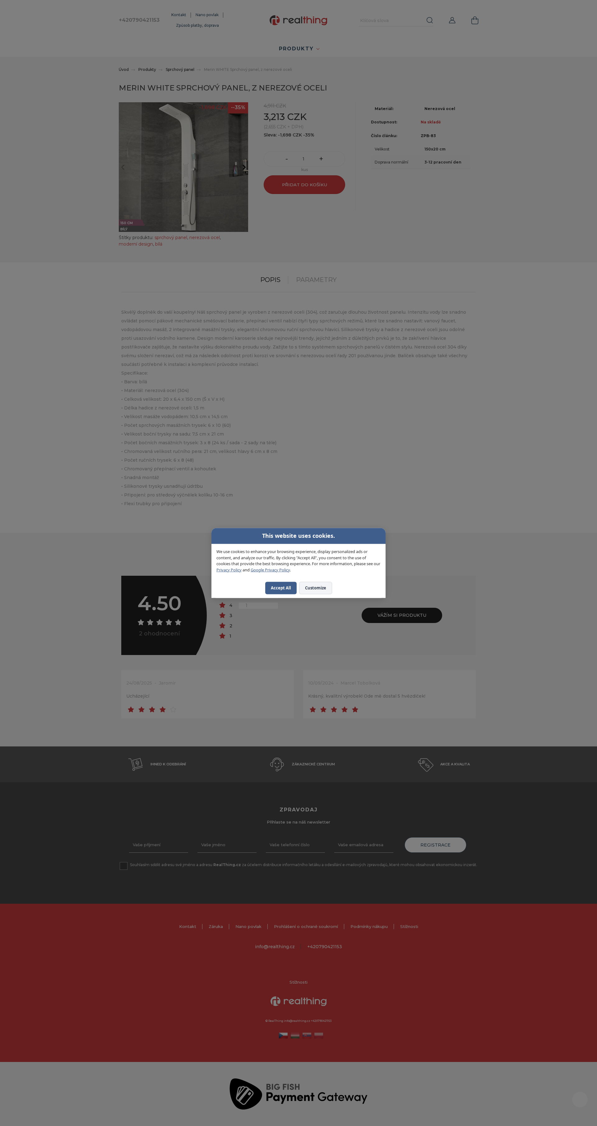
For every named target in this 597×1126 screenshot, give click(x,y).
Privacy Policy (229, 570)
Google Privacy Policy (270, 570)
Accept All (281, 588)
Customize (315, 588)
